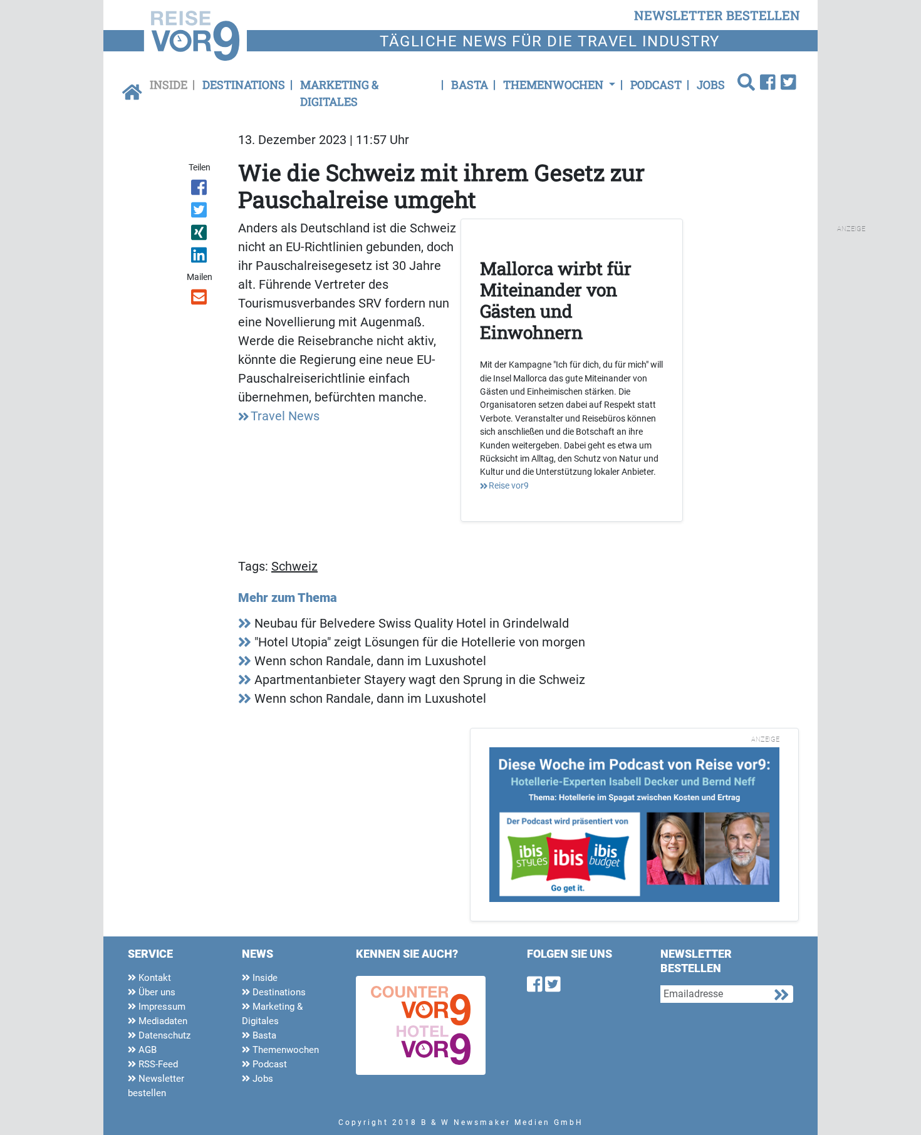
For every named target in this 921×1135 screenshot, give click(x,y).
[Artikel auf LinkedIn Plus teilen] (200, 257)
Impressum (160, 1006)
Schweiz (294, 566)
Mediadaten (161, 1021)
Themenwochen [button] (554, 84)
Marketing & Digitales (339, 93)
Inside (168, 84)
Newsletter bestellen (156, 1086)
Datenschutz (163, 1035)
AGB (146, 1049)
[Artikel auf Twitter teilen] (200, 212)
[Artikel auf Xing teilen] (200, 235)
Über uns (155, 992)
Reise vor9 (509, 485)
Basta (469, 84)
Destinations (243, 84)
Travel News (285, 415)
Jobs (711, 84)
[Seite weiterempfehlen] (200, 299)
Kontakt (153, 977)
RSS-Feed (157, 1064)
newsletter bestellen (717, 15)
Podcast (656, 84)
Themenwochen (284, 1049)
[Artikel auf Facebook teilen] (200, 190)
